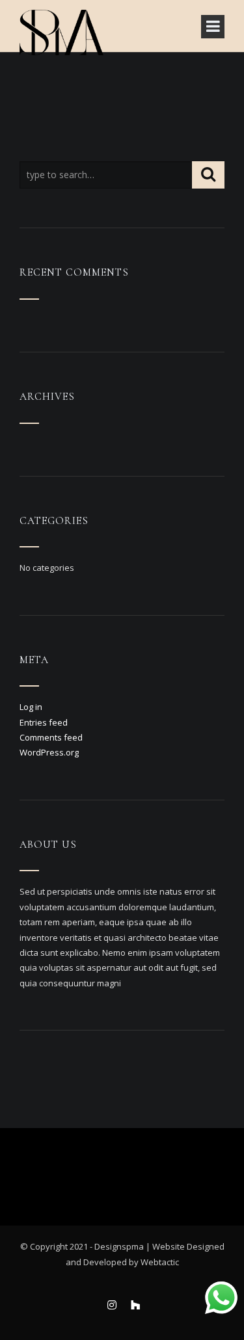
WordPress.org (49, 752)
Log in (31, 707)
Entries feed (44, 722)
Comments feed (51, 737)
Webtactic (160, 1262)
